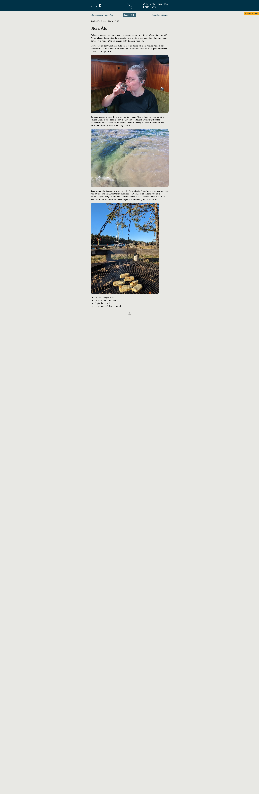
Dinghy (146, 7)
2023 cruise (129, 14)
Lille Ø (96, 5)
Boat (166, 4)
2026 (145, 4)
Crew (154, 7)
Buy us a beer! (251, 13)
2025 (152, 4)
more (160, 4)
